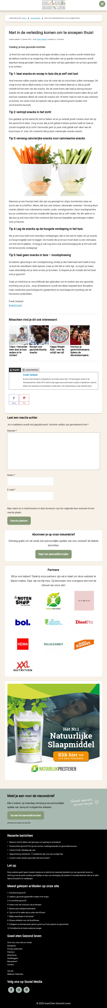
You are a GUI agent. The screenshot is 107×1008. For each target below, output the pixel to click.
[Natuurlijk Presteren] (53, 775)
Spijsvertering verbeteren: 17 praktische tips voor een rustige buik (36, 854)
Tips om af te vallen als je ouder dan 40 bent (27, 912)
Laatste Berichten (31, 370)
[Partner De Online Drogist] (53, 622)
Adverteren (12, 955)
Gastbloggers (12, 958)
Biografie (16, 370)
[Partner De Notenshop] (22, 601)
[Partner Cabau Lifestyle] (84, 601)
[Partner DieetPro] (84, 622)
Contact (10, 965)
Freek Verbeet (30, 374)
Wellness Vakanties (15, 974)
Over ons (11, 942)
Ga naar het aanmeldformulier (25, 815)
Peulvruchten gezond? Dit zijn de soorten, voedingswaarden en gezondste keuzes (43, 846)
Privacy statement (14, 949)
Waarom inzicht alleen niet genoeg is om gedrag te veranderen (35, 842)
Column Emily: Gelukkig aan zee (22, 850)
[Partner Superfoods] (84, 644)
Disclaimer (11, 946)
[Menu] (102, 4)
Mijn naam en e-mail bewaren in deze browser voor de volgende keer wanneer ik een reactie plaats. (50, 510)
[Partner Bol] (22, 622)
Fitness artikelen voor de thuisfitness (24, 920)
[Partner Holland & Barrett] (53, 644)
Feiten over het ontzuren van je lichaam (25, 905)
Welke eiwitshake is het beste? (21, 916)
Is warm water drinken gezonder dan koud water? (29, 858)
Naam (11, 475)
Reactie (12, 430)
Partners (10, 952)
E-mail (11, 489)
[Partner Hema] (22, 644)
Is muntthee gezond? (18, 901)
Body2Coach (15, 305)
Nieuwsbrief (12, 961)
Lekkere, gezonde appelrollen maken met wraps (29, 897)
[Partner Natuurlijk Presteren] (53, 601)
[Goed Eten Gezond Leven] (53, 4)
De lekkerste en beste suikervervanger (26, 928)
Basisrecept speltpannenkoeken (22, 909)
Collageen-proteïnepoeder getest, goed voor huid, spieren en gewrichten (39, 924)
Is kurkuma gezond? (17, 893)
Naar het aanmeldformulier (53, 554)
